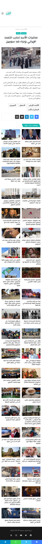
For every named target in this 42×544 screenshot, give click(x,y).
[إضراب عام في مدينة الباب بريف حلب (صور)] (11, 172)
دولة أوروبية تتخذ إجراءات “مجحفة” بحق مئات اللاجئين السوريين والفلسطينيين (11, 343)
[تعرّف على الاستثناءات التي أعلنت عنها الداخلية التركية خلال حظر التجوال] (31, 333)
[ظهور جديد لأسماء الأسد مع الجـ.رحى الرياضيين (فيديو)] (11, 393)
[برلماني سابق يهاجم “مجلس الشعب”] (31, 491)
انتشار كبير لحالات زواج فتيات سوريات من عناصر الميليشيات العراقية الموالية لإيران (11, 161)
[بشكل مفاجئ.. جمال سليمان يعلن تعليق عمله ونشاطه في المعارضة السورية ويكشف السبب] (31, 172)
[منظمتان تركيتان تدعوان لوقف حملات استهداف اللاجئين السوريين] (31, 233)
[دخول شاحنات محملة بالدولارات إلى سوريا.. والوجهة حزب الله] (31, 472)
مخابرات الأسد (33, 110)
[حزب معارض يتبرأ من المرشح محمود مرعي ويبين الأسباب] (11, 134)
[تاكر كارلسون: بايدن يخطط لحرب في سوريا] (31, 134)
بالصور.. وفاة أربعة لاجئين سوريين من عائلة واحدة (12, 480)
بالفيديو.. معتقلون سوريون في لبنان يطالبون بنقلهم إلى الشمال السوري (11, 202)
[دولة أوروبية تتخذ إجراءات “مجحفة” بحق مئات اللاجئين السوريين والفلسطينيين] (11, 333)
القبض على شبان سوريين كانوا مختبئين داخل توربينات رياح (11, 261)
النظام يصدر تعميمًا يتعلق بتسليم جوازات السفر (12, 521)
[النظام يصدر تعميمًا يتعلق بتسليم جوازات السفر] (11, 513)
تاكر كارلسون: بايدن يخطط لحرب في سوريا (32, 142)
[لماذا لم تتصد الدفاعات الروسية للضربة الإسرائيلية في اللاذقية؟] (31, 294)
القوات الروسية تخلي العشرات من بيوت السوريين (31, 201)
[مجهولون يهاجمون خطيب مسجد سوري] (31, 393)
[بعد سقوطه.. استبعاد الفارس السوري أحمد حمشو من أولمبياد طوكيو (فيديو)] (31, 213)
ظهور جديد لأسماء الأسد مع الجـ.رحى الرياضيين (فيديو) (11, 401)
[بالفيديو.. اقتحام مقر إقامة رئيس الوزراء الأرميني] (31, 272)
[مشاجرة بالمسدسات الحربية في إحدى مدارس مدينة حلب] (31, 314)
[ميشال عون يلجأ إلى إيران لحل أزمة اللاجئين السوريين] (11, 233)
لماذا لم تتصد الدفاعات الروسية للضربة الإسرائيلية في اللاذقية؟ (31, 303)
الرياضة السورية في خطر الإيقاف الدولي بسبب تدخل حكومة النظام (32, 362)
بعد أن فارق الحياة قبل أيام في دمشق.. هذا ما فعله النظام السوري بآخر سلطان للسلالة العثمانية (12, 501)
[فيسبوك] (37, 117)
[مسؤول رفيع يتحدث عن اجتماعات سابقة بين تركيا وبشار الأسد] (11, 314)
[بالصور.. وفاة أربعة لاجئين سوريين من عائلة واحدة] (11, 472)
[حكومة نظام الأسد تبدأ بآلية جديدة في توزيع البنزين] (11, 353)
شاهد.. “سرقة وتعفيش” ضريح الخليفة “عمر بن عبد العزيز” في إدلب (11, 461)
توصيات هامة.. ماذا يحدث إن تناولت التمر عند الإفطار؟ (31, 160)
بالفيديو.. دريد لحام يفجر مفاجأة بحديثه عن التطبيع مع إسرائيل (31, 262)
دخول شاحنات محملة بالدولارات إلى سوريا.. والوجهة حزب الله (31, 481)
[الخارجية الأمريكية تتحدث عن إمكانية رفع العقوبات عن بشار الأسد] (31, 452)
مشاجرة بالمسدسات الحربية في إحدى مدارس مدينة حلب (32, 322)
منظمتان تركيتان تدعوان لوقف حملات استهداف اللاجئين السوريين (31, 242)
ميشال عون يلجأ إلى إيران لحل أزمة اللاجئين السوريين (11, 241)
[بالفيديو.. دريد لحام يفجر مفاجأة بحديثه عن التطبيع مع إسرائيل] (31, 253)
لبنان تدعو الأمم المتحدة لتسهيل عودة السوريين (12, 418)
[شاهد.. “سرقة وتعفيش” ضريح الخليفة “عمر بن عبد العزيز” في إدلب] (11, 452)
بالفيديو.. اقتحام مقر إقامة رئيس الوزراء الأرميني (32, 280)
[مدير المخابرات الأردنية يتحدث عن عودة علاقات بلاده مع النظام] (11, 213)
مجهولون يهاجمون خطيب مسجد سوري (32, 401)
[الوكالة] (8, 13)
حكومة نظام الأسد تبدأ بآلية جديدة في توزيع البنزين (11, 361)
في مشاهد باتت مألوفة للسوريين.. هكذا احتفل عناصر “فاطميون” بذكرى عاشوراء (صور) (11, 282)
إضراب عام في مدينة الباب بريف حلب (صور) (12, 180)
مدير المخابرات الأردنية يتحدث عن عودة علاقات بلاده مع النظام (11, 222)
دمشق (22, 105)
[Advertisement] (26, 13)
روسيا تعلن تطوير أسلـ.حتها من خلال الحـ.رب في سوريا (11, 440)
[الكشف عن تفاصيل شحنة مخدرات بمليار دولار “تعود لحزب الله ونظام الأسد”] (11, 294)
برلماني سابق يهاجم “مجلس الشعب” (31, 499)
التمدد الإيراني (33, 105)
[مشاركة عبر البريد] (22, 117)
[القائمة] (3, 14)
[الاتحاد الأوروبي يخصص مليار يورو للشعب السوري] (11, 373)
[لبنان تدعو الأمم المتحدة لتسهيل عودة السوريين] (11, 410)
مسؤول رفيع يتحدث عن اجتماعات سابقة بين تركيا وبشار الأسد (12, 323)
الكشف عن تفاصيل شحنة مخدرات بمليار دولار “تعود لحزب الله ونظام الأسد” (12, 303)
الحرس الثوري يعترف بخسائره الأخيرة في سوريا (31, 521)
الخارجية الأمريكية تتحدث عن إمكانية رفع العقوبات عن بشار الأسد (31, 461)
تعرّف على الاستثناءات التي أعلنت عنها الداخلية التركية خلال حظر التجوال (32, 343)
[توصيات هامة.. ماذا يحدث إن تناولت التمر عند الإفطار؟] (31, 152)
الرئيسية (22, 29)
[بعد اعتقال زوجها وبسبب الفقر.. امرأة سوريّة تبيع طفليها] (31, 432)
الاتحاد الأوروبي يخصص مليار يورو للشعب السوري (11, 381)
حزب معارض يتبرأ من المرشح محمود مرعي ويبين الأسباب (11, 142)
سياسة (17, 29)
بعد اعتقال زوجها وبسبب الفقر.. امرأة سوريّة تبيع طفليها (32, 441)
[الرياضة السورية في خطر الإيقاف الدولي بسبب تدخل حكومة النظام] (31, 353)
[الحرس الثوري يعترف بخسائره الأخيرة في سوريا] (31, 513)
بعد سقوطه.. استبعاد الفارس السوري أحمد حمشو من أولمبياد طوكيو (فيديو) (31, 222)
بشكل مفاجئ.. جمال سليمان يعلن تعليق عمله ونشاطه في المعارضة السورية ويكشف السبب (31, 182)
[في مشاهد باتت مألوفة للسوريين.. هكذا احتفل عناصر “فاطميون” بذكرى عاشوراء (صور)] (11, 272)
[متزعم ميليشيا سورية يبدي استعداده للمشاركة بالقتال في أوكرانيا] (31, 373)
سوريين (12, 105)
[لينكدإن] (27, 117)
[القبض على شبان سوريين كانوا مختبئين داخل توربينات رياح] (11, 253)
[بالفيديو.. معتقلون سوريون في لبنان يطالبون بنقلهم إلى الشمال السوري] (11, 193)
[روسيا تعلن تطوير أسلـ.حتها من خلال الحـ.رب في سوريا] (11, 432)
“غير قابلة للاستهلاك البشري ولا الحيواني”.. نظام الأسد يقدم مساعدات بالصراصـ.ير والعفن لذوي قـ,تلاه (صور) (31, 420)
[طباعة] (17, 117)
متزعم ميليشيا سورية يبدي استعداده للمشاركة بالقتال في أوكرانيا (32, 382)
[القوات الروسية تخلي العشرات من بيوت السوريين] (31, 193)
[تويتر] (32, 117)
